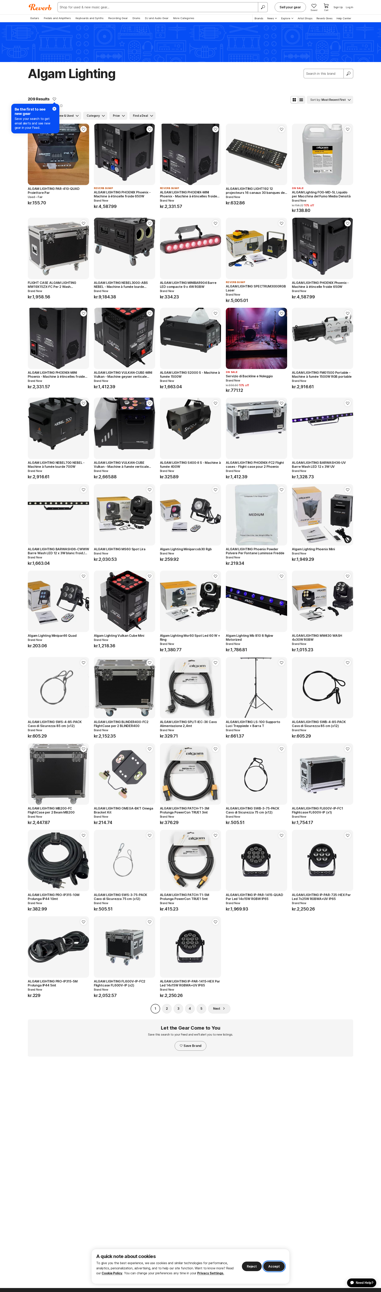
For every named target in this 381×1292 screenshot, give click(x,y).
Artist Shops (305, 18)
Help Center (344, 18)
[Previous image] (33, 154)
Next (216, 1008)
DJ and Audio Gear (156, 18)
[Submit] (348, 73)
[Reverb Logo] (40, 7)
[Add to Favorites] (54, 99)
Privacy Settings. (210, 1273)
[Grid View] (294, 100)
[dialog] (190, 1266)
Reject (252, 1266)
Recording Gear (118, 18)
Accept (274, 1266)
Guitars (34, 18)
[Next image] (83, 154)
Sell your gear (290, 7)
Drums (136, 18)
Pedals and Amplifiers (57, 18)
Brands (259, 18)
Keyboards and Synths (90, 18)
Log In (349, 7)
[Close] (54, 109)
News (270, 18)
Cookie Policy (112, 1273)
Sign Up (338, 7)
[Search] (262, 7)
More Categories (183, 18)
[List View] (301, 100)
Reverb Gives (325, 18)
